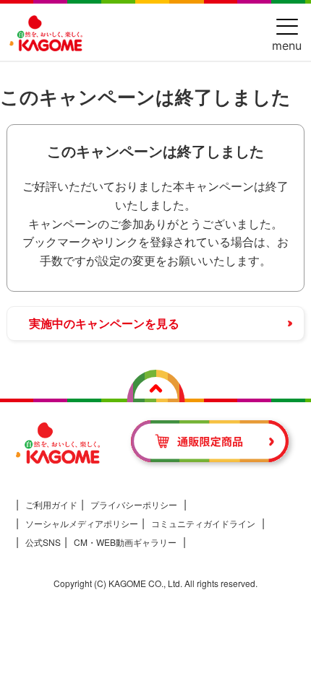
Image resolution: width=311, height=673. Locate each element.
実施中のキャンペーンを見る (104, 323)
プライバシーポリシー (133, 504)
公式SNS (43, 542)
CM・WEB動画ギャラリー (125, 542)
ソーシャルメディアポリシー (81, 523)
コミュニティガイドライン (203, 523)
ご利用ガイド (51, 504)
